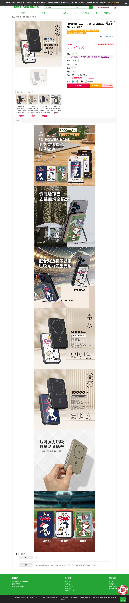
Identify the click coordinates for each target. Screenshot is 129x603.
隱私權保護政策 (16, 584)
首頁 (13, 17)
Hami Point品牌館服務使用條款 (20, 581)
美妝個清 (82, 13)
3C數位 (18, 13)
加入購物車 (96, 85)
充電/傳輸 (25, 17)
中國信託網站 (105, 57)
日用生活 (61, 13)
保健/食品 (103, 13)
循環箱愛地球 (68, 588)
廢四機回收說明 (69, 586)
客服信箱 (111, 581)
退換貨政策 (68, 581)
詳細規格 (30, 92)
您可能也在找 (21, 92)
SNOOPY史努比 (109, 37)
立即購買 (78, 85)
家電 (39, 13)
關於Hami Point (69, 591)
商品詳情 (17, 121)
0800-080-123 (113, 586)
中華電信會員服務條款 (18, 586)
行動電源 (33, 17)
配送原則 (67, 584)
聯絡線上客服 (113, 588)
